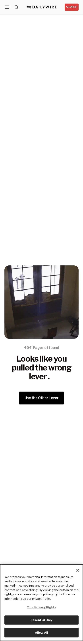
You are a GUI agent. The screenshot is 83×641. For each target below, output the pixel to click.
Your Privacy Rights (41, 607)
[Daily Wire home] (41, 7)
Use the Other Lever (42, 398)
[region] (41, 602)
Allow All (41, 632)
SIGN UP (71, 7)
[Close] (78, 570)
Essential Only (41, 620)
